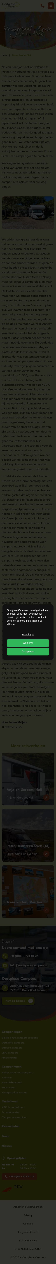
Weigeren (28, 643)
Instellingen (28, 634)
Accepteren (28, 651)
